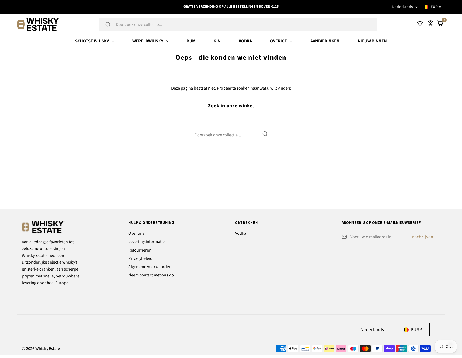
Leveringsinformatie (146, 242)
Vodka (245, 41)
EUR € (436, 7)
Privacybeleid (140, 258)
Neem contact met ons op (151, 275)
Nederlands (402, 7)
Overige (278, 41)
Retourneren (139, 250)
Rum (191, 41)
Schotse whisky (92, 41)
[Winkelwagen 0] (440, 23)
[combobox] (245, 24)
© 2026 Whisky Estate (41, 349)
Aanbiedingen (325, 41)
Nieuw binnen (372, 41)
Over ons (136, 233)
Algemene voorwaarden (149, 267)
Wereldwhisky (147, 41)
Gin (217, 41)
